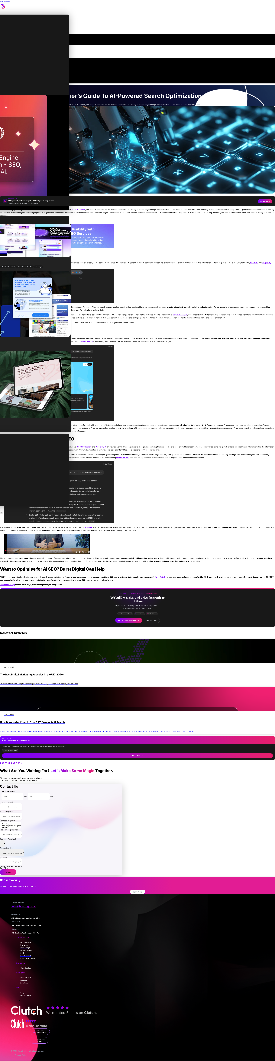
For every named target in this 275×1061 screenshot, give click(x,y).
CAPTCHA (4, 868)
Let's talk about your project (127, 620)
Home (8, 11)
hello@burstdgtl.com (23, 906)
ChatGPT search (78, 209)
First (25, 796)
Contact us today (7, 585)
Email (6, 802)
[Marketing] (11, 824)
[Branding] (11, 828)
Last (51, 796)
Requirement (9, 830)
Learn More (137, 892)
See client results (151, 620)
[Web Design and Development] (11, 826)
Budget (7, 848)
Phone (7, 811)
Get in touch (264, 201)
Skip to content (5, 1)
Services (9, 13)
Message (3, 857)
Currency (8, 839)
